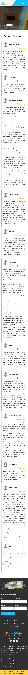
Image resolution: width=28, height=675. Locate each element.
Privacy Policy (14, 626)
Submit (8, 613)
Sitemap (23, 623)
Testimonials (6, 623)
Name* (3, 598)
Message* (17, 605)
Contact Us (15, 623)
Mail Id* (3, 605)
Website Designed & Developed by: (11, 673)
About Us (9, 620)
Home (10, 28)
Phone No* (17, 598)
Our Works (23, 620)
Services (16, 620)
